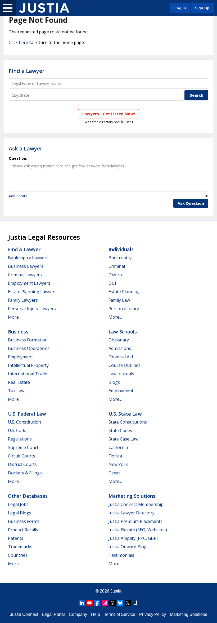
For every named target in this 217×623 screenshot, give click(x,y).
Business (18, 331)
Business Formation (28, 340)
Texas (114, 473)
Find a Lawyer (26, 70)
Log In (180, 8)
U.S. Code (17, 430)
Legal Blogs (19, 513)
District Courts (22, 464)
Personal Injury (123, 309)
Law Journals (121, 374)
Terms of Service (119, 614)
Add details (18, 195)
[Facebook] (97, 603)
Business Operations (28, 348)
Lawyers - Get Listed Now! (108, 113)
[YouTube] (89, 603)
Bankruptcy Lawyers (28, 258)
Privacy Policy (152, 614)
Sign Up (202, 8)
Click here (18, 42)
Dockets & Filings (25, 473)
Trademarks (20, 547)
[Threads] (112, 603)
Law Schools (122, 331)
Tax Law (16, 391)
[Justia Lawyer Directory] (135, 603)
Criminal (116, 266)
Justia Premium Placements (135, 521)
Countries (18, 555)
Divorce (116, 275)
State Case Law (123, 439)
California (118, 447)
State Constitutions (127, 422)
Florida (115, 456)
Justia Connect (24, 614)
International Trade (27, 374)
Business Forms (23, 521)
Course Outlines (124, 365)
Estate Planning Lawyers (32, 292)
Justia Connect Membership (136, 504)
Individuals (121, 249)
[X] (128, 603)
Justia (115, 591)
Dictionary (118, 340)
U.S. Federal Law (27, 414)
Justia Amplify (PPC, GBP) (133, 538)
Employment (20, 357)
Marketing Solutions (131, 496)
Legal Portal (53, 614)
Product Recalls (23, 530)
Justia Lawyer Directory (131, 513)
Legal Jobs (18, 504)
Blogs (114, 382)
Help (95, 614)
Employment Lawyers (29, 283)
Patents (15, 538)
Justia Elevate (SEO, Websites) (137, 530)
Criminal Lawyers (25, 275)
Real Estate (19, 382)
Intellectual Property (28, 365)
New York (118, 464)
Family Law (119, 300)
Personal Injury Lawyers (32, 309)
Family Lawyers (23, 300)
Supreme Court (23, 447)
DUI (112, 283)
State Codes (120, 430)
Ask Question (191, 203)
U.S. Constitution (24, 422)
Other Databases (28, 496)
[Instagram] (105, 603)
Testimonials (121, 555)
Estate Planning (124, 292)
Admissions (119, 348)
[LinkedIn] (82, 603)
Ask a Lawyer (25, 148)
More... (14, 317)
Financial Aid (120, 357)
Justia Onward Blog (127, 547)
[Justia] (44, 8)
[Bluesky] (120, 603)
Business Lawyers (25, 266)
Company (78, 614)
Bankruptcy (120, 258)
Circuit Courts (21, 456)
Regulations (20, 439)
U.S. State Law (125, 414)
